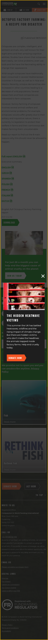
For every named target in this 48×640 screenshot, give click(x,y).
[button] (43, 276)
